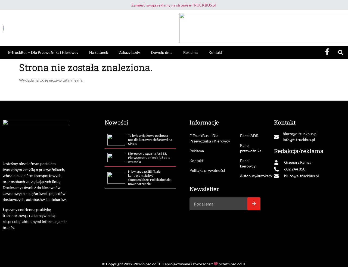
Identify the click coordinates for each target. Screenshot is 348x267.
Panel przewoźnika (250, 148)
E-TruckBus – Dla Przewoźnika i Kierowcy (43, 52)
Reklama (190, 52)
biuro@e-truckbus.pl (300, 133)
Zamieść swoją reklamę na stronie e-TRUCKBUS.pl (173, 5)
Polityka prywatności (207, 170)
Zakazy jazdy (129, 52)
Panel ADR (249, 135)
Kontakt (215, 52)
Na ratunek (98, 52)
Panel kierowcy (248, 163)
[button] (340, 52)
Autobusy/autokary (250, 175)
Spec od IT (152, 264)
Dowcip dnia (161, 52)
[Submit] (253, 203)
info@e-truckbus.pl (299, 139)
